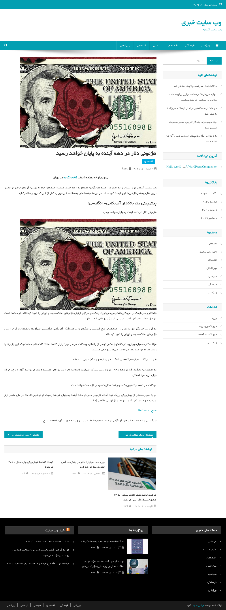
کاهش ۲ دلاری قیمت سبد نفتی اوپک (21, 435)
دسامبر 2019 (209, 218)
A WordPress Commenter (201, 167)
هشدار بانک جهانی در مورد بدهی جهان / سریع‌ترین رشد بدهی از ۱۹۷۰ (136, 435)
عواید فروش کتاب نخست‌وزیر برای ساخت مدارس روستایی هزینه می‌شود (193, 97)
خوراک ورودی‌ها (208, 326)
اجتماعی (141, 45)
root (125, 169)
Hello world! (173, 167)
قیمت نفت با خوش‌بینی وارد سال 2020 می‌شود (30, 464)
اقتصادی (173, 45)
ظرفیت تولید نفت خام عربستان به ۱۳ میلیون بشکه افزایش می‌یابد (135, 497)
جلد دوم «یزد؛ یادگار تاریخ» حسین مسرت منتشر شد (193, 125)
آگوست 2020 (208, 193)
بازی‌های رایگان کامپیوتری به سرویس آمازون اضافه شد (191, 139)
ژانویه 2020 (209, 210)
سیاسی (157, 45)
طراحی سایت (198, 605)
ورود (214, 318)
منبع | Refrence (147, 410)
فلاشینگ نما (70, 177)
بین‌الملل (125, 45)
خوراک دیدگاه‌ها (207, 334)
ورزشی (206, 45)
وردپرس (212, 342)
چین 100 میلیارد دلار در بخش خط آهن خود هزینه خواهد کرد (83, 464)
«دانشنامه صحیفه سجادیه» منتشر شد (195, 86)
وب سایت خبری (201, 22)
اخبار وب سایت (208, 251)
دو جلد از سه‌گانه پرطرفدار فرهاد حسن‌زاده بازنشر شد (192, 111)
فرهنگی (189, 45)
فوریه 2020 (209, 201)
